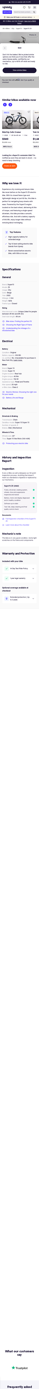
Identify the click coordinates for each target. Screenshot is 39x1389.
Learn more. (18, 360)
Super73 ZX (28, 28)
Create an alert (9, 166)
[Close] (21, 1)
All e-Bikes (6, 28)
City (13, 28)
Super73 (19, 28)
